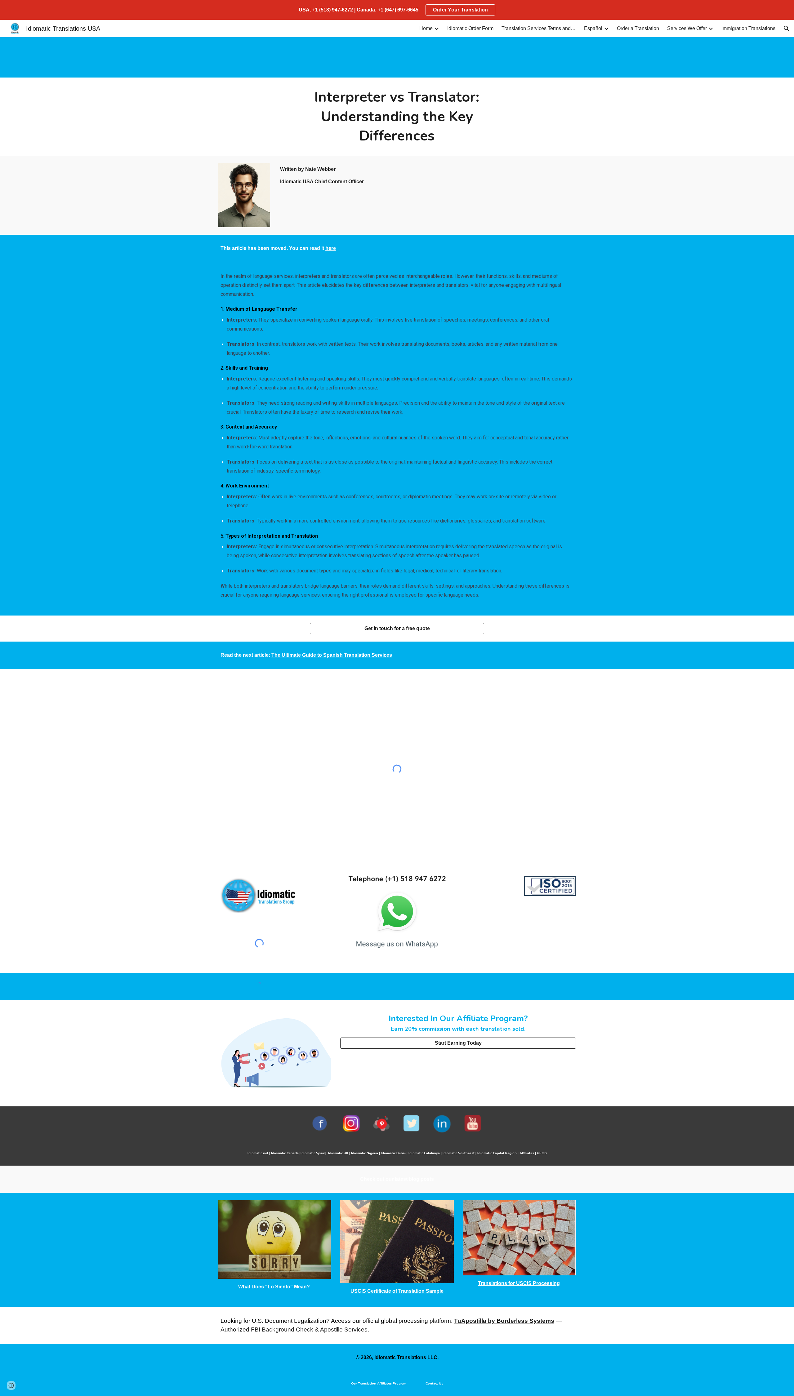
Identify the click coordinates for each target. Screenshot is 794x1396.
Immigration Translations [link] (748, 28)
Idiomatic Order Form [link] (470, 28)
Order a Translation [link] (638, 28)
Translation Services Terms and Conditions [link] (539, 28)
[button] (786, 28)
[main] (397, 116)
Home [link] (426, 28)
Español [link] (593, 28)
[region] (397, 10)
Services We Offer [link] (687, 28)
